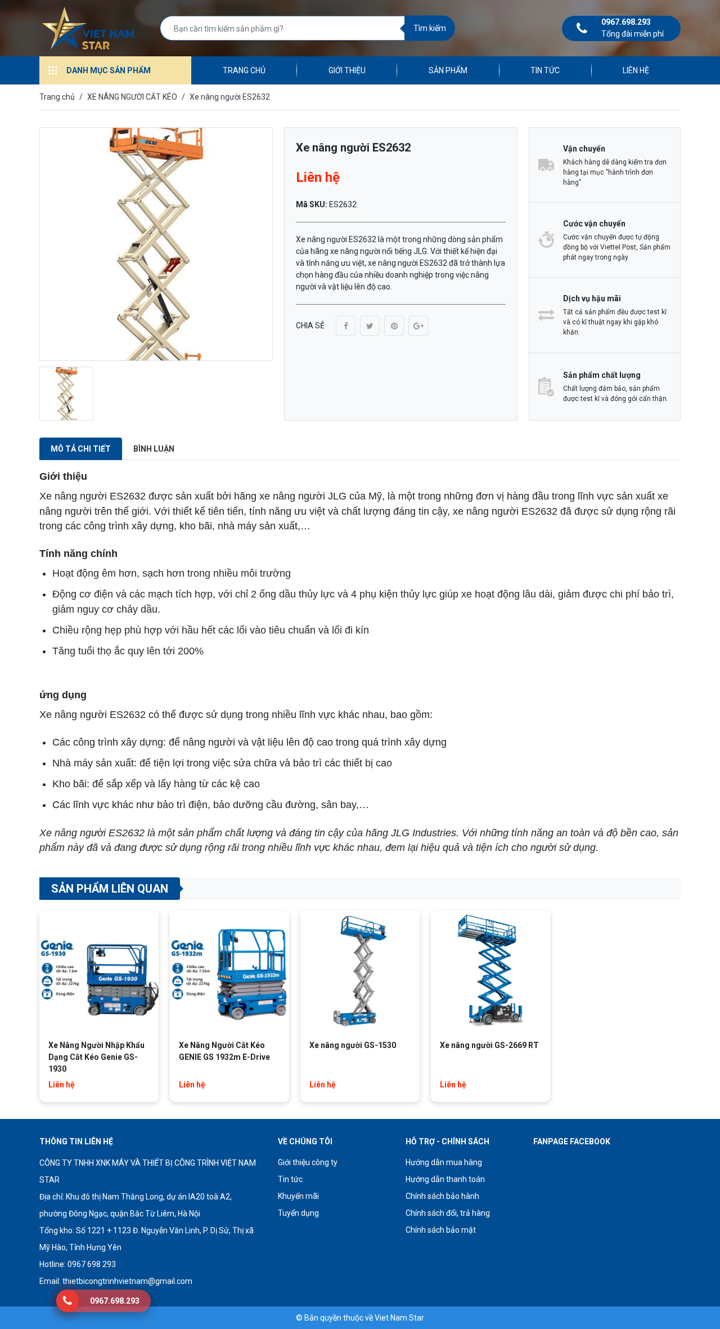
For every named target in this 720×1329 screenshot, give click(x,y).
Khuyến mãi (298, 1196)
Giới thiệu (347, 70)
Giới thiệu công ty (308, 1162)
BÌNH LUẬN (153, 448)
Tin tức (545, 70)
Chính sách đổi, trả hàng (448, 1212)
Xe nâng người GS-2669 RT (489, 1045)
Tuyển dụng (298, 1212)
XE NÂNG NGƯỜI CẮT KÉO (132, 96)
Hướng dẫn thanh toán (445, 1179)
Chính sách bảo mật (441, 1229)
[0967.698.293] (67, 1301)
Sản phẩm (448, 70)
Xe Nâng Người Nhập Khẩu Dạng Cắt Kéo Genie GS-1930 (96, 1057)
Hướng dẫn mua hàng (444, 1162)
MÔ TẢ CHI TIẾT (81, 448)
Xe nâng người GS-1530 (352, 1045)
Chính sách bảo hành (442, 1196)
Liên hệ (636, 70)
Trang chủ (244, 70)
